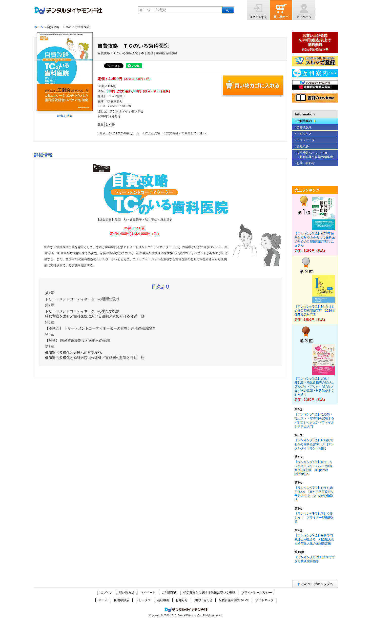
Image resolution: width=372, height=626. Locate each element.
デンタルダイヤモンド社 (68, 10)
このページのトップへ (315, 584)
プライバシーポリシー (256, 592)
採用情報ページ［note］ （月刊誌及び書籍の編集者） (316, 155)
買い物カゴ (281, 17)
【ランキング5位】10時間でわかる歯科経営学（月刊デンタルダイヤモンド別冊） (314, 444)
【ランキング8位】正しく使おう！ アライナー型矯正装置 (314, 517)
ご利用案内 (304, 121)
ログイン (106, 592)
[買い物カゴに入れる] (252, 85)
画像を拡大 (64, 116)
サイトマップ (264, 600)
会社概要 (303, 146)
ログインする (258, 17)
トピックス (304, 133)
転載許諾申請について (234, 600)
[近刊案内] (315, 73)
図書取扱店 (304, 127)
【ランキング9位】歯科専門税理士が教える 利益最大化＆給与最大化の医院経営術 (314, 539)
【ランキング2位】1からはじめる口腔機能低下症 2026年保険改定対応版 (315, 310)
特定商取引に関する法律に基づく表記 (209, 592)
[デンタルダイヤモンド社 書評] (315, 98)
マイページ (304, 17)
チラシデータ (306, 140)
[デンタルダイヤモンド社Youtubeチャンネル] (315, 85)
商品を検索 (227, 10)
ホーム (38, 27)
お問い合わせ (306, 163)
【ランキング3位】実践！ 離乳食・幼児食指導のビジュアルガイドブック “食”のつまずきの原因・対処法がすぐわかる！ (314, 386)
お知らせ (182, 600)
